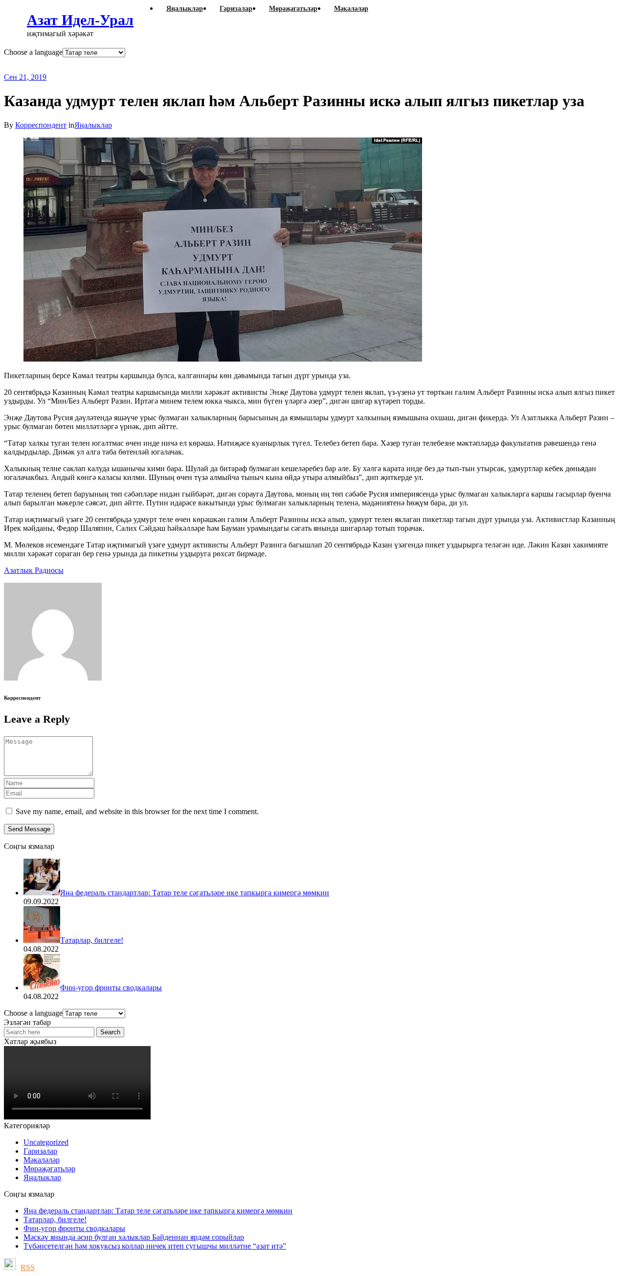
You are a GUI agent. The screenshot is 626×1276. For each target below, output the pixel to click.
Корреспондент (41, 125)
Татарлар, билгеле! (55, 1219)
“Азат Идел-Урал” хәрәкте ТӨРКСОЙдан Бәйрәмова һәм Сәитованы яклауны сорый (248, 64)
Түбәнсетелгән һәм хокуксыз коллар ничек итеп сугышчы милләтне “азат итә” (154, 1246)
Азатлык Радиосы (34, 570)
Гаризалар (40, 1151)
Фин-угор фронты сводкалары (74, 1228)
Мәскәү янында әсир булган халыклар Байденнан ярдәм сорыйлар (133, 1237)
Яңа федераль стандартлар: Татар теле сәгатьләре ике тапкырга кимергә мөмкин (157, 1211)
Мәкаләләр (41, 1160)
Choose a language (33, 52)
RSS (28, 1267)
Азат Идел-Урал (80, 20)
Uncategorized (45, 1142)
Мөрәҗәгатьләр (49, 1168)
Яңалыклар (93, 125)
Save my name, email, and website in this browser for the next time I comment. (137, 811)
